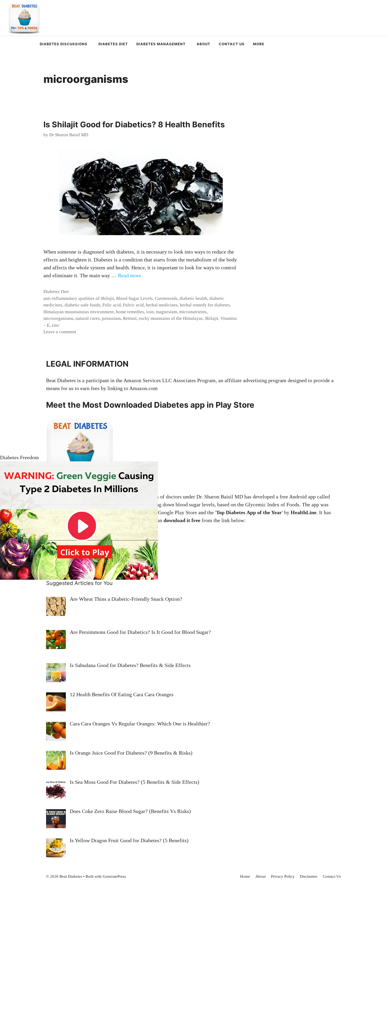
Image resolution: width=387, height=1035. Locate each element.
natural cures (88, 318)
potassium (111, 318)
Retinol (130, 318)
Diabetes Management (161, 44)
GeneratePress (114, 876)
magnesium (166, 311)
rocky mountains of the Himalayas (171, 318)
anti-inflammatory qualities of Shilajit (78, 298)
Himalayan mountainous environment (78, 311)
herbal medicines (162, 304)
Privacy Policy (283, 876)
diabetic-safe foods (82, 304)
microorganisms (58, 318)
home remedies (130, 311)
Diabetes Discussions (63, 44)
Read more (129, 275)
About (203, 44)
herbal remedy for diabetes (205, 304)
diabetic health (193, 298)
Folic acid (111, 304)
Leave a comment (59, 331)
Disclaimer (308, 876)
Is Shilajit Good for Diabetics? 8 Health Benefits (134, 124)
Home (245, 876)
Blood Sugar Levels (134, 298)
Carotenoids (166, 298)
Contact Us (232, 44)
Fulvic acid (133, 304)
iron (150, 311)
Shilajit (211, 318)
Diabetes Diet (113, 44)
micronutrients (193, 311)
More (258, 44)
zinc (55, 325)
